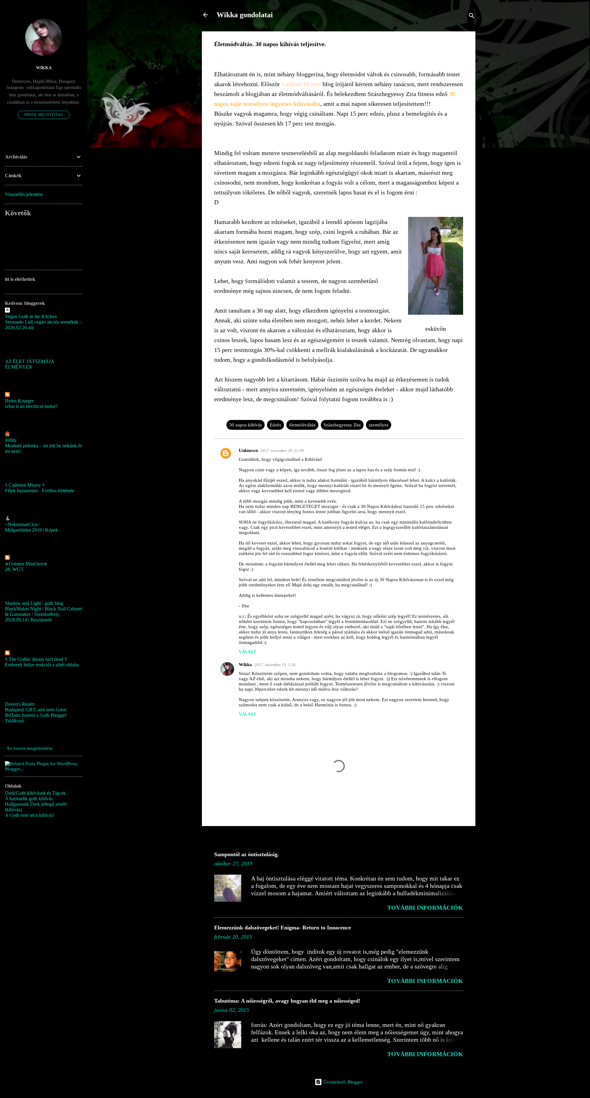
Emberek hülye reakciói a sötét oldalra (42, 664)
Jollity (11, 440)
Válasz (247, 651)
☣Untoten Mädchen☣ (26, 563)
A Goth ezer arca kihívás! (29, 815)
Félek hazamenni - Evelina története (39, 490)
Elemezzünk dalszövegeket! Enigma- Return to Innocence (282, 927)
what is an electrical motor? (31, 406)
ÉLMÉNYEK (19, 366)
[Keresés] (471, 16)
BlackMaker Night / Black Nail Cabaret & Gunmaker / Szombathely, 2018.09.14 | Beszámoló (43, 614)
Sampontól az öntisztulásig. (246, 854)
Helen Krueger (19, 400)
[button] (459, 45)
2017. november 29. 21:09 (282, 450)
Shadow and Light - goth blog (34, 603)
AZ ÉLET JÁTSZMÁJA (29, 361)
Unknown (248, 450)
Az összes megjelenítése (29, 748)
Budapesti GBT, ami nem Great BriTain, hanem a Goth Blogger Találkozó (35, 715)
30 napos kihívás (245, 424)
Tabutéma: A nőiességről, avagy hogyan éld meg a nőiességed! (287, 1001)
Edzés (275, 424)
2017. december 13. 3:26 (275, 664)
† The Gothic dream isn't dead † (36, 659)
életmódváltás (302, 424)
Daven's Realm (19, 704)
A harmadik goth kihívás (29, 798)
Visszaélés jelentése (24, 194)
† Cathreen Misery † (25, 485)
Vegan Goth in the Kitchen (31, 316)
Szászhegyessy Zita (342, 424)
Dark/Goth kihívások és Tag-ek (35, 793)
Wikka (245, 664)
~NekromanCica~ (22, 524)
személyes (378, 424)
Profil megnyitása (43, 115)
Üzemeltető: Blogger (342, 1082)
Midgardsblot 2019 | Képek (31, 530)
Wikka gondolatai (245, 15)
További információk (425, 907)
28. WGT (14, 569)
